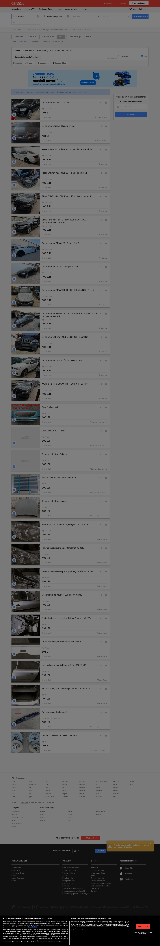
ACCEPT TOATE (143, 926)
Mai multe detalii (32, 926)
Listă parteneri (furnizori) (78, 930)
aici (50, 936)
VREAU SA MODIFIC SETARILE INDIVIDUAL (142, 933)
